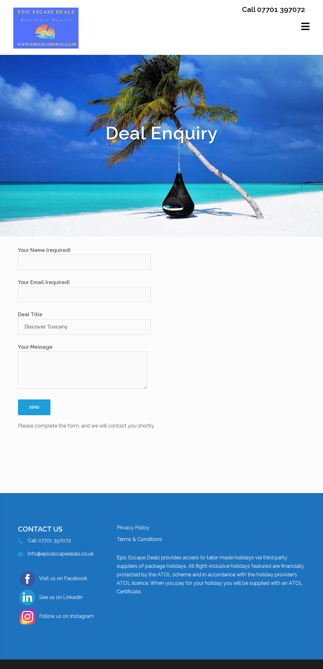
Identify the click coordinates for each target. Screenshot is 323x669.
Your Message (35, 347)
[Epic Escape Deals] (46, 35)
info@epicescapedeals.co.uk (61, 554)
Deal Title (30, 314)
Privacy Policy (133, 528)
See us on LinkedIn (61, 597)
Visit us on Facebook (63, 578)
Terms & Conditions (139, 539)
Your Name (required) (44, 250)
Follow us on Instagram (66, 616)
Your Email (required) (43, 282)
